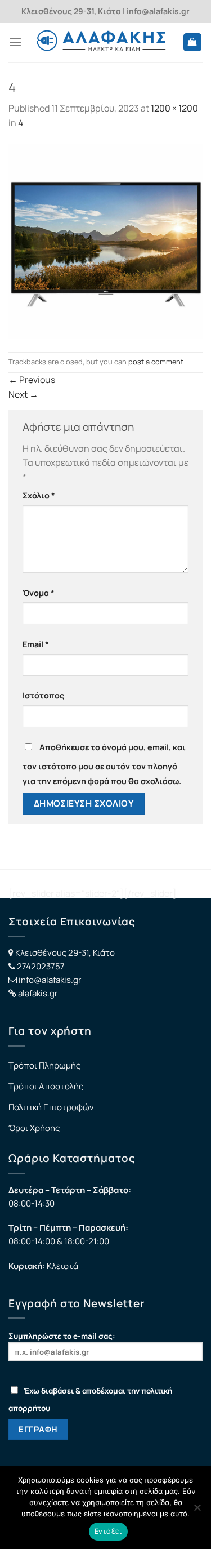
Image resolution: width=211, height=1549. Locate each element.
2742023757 (41, 966)
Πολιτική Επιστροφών (51, 1107)
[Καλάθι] (192, 42)
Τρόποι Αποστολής (45, 1086)
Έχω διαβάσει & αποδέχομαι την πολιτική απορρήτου (90, 1399)
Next (23, 394)
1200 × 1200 (174, 108)
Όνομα (39, 592)
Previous (31, 379)
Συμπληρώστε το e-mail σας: (61, 1336)
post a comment (155, 362)
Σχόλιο (39, 495)
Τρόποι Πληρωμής (44, 1065)
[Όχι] (197, 1511)
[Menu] (15, 42)
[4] (105, 240)
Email (36, 644)
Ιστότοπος (43, 695)
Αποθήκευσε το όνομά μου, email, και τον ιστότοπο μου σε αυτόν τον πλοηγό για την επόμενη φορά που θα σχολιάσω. (104, 764)
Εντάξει (109, 1531)
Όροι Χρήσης (34, 1128)
